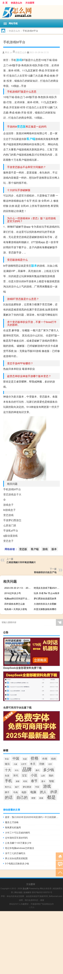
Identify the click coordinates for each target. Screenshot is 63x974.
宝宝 (24, 775)
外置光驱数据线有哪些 (45, 609)
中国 (16, 758)
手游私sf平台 (10, 530)
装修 (41, 798)
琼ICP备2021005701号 (42, 892)
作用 (44, 758)
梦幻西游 (27, 786)
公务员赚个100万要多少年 (18, 842)
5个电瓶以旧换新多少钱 (17, 863)
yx (11, 52)
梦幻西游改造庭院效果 (45, 598)
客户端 (30, 139)
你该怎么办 (16, 2)
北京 (50, 764)
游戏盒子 (8, 505)
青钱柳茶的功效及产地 (45, 572)
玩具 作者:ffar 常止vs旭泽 (46, 593)
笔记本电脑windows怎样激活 (19, 848)
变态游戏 (8, 515)
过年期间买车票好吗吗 (16, 837)
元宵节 (23, 764)
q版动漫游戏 (10, 535)
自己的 (22, 797)
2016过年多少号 (12, 593)
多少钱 (48, 769)
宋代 (15, 775)
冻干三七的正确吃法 (15, 853)
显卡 (43, 781)
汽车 (37, 786)
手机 (8, 780)
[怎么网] (31, 12)
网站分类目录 (46, 888)
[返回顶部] (59, 872)
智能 (51, 781)
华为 (16, 770)
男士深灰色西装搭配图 (16, 858)
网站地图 (18, 892)
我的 (51, 775)
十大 (8, 769)
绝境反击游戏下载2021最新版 (48, 587)
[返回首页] (59, 856)
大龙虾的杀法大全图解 (45, 603)
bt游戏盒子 (9, 510)
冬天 (32, 764)
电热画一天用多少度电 (15, 609)
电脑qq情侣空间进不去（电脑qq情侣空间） (18, 598)
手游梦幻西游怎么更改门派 (12, 522)
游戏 (19, 60)
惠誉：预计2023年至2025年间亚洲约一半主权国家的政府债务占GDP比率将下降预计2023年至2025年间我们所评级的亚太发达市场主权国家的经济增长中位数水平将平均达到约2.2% (32, 817)
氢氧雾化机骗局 (13, 827)
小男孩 (31, 907)
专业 (7, 758)
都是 (51, 797)
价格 (34, 758)
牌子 (7, 792)
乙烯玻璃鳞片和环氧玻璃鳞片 (21, 562)
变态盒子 (8, 541)
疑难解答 (27, 892)
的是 (54, 791)
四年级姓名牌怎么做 (14, 603)
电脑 (33, 792)
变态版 (21, 126)
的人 (43, 791)
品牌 (27, 769)
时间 (25, 781)
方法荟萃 (29, 2)
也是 (25, 758)
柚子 (17, 786)
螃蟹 (33, 798)
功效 (41, 764)
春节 (34, 780)
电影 (24, 792)
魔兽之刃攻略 (12, 822)
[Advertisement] (31, 942)
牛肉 (15, 792)
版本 (34, 265)
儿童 (15, 764)
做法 (7, 763)
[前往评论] (59, 864)
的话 (9, 797)
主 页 (5, 2)
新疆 (17, 781)
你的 (53, 758)
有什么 (8, 786)
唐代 (37, 770)
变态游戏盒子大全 (12, 496)
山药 (43, 775)
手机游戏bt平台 (12, 489)
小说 (34, 775)
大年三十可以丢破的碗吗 (17, 832)
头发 (7, 775)
